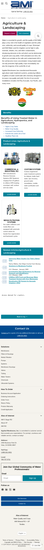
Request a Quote (9, 33)
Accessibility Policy (33, 540)
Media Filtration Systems (12, 221)
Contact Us (22, 503)
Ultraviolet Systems (7, 383)
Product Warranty (7, 406)
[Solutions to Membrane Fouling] (4, 267)
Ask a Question (24, 33)
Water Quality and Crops (22, 518)
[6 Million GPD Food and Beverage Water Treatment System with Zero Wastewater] (4, 278)
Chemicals (4, 380)
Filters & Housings (7, 354)
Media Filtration (6, 357)
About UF (4, 423)
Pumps (3, 360)
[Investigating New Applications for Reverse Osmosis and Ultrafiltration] (4, 273)
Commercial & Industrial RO (11, 170)
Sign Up (32, 478)
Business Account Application (11, 393)
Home (3, 18)
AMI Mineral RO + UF (22, 521)
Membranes (5, 351)
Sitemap (37, 542)
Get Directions (22, 498)
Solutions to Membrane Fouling (20, 266)
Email (4, 474)
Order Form (5, 400)
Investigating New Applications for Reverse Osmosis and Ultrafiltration (24, 272)
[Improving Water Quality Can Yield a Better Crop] (4, 261)
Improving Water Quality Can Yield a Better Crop (24, 259)
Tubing (3, 373)
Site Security (28, 542)
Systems (4, 364)
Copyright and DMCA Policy (13, 542)
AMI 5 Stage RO (6, 419)
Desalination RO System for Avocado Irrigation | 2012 (22, 282)
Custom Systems (32, 169)
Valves (3, 370)
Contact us (4, 333)
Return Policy (5, 403)
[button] (38, 36)
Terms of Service (8, 540)
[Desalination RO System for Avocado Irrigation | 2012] (4, 282)
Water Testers (5, 377)
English (21, 533)
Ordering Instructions (8, 396)
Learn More (11, 194)
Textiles (22, 524)
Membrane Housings (8, 367)
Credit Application (7, 409)
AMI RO (3, 426)
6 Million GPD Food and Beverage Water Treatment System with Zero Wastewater (23, 278)
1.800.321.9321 (28, 11)
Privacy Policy (20, 540)
